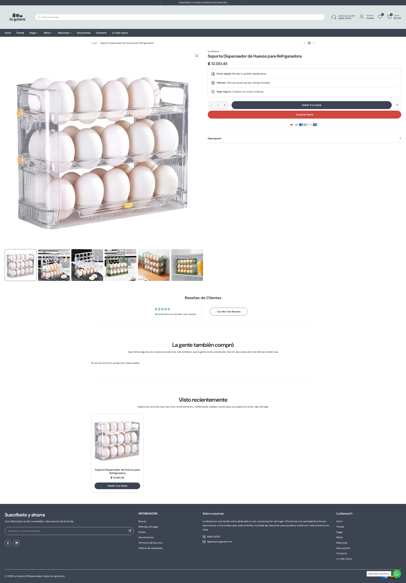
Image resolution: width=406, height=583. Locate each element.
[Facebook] (8, 543)
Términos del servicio (150, 542)
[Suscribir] (130, 531)
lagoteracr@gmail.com (219, 541)
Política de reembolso (150, 548)
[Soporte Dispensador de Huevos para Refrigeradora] (117, 440)
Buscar (142, 521)
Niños (339, 537)
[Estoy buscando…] (39, 17)
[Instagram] (16, 543)
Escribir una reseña (228, 311)
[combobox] (180, 17)
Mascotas (341, 542)
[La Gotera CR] (17, 17)
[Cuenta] (361, 17)
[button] (160, 2)
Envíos (142, 532)
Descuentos (343, 548)
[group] (104, 148)
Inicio (339, 521)
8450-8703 (213, 536)
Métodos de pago (148, 526)
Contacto (341, 553)
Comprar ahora (304, 114)
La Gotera (213, 51)
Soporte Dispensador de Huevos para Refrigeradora (117, 471)
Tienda (340, 526)
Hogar (94, 43)
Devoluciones (146, 537)
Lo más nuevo (344, 558)
